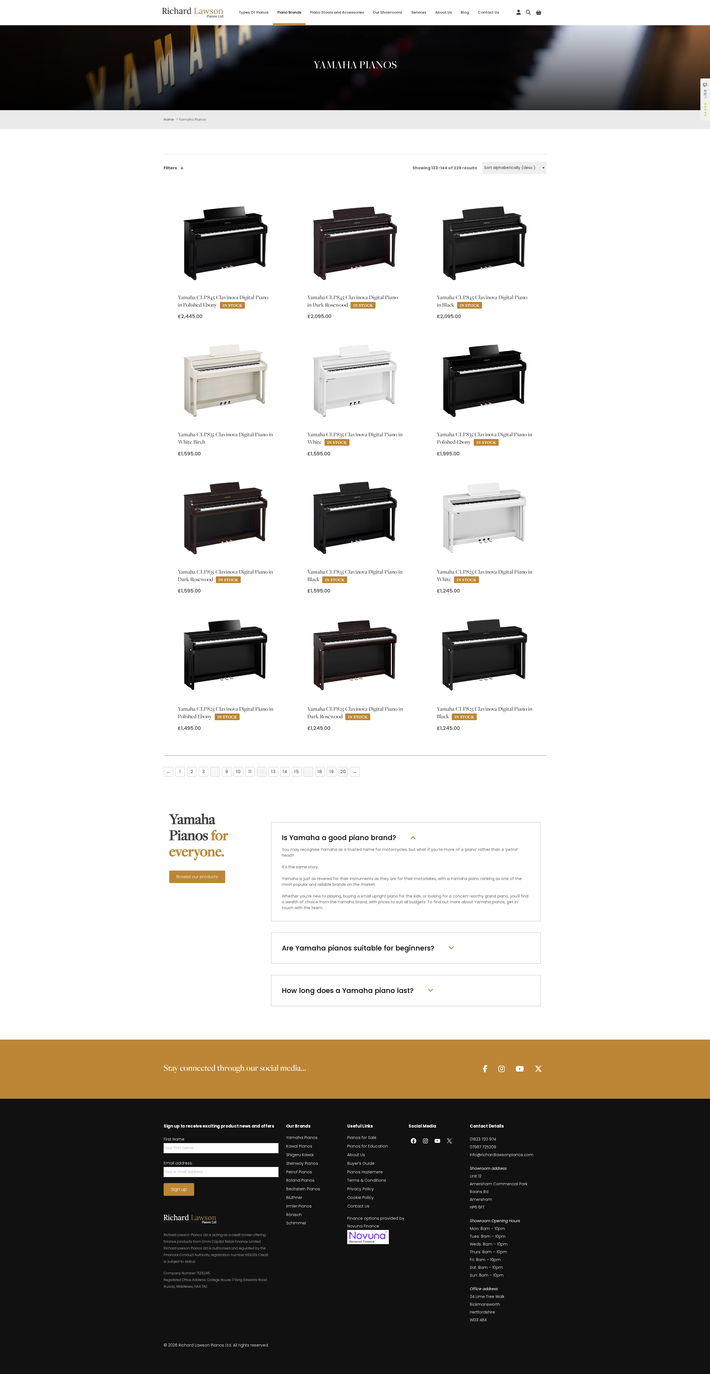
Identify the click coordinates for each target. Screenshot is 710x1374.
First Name (174, 1139)
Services (418, 12)
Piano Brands (289, 12)
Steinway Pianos (302, 1163)
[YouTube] (520, 1069)
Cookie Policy (360, 1197)
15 (296, 771)
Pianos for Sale (361, 1137)
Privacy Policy (360, 1189)
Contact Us (488, 12)
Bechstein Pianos (303, 1189)
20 (343, 771)
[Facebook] (485, 1069)
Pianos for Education (367, 1146)
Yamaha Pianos (302, 1137)
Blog (465, 12)
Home (169, 119)
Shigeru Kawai (300, 1155)
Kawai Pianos (299, 1146)
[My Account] (518, 12)
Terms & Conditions (366, 1180)
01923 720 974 (483, 1139)
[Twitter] (538, 1069)
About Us (443, 12)
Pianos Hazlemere (365, 1172)
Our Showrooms (387, 12)
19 (331, 771)
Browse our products (197, 876)
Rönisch (294, 1214)
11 (250, 771)
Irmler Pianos (299, 1206)
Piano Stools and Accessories (337, 12)
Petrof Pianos (299, 1172)
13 (273, 771)
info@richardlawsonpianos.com (501, 1155)
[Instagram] (501, 1069)
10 (238, 771)
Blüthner (294, 1197)
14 (285, 771)
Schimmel (296, 1223)
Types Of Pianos (253, 12)
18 (320, 771)
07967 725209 (483, 1147)
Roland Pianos (300, 1180)
